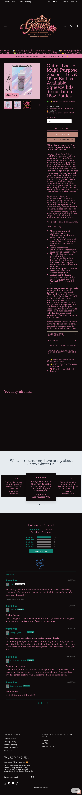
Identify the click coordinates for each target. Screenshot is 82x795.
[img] (11, 580)
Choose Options (12, 437)
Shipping (50, 112)
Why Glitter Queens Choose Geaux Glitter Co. (62, 352)
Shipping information (61, 345)
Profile (15, 1)
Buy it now (62, 134)
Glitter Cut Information (56, 335)
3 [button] (41, 703)
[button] (62, 110)
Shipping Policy (10, 744)
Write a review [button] (41, 551)
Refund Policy (25, 1)
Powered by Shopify (41, 787)
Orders (7, 1)
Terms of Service (11, 747)
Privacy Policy (10, 741)
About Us (8, 750)
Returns (53, 340)
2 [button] (38, 703)
